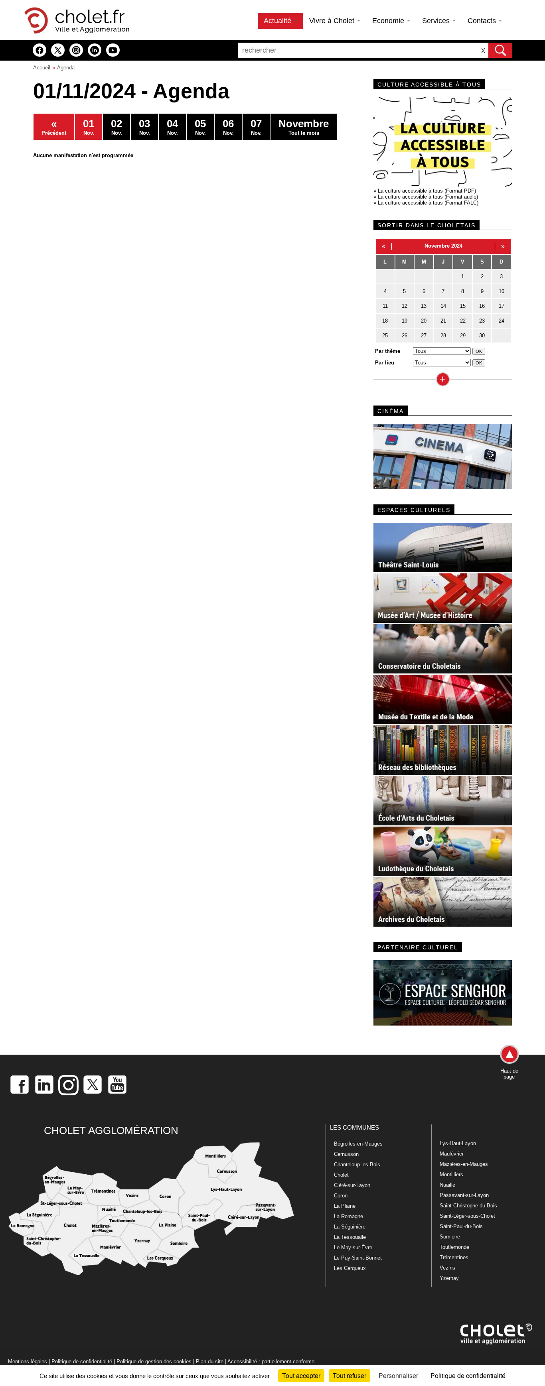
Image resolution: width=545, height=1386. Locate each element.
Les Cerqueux (350, 1268)
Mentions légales (27, 1361)
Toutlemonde (454, 1247)
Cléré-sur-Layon (352, 1185)
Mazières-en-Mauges (464, 1164)
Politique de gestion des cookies (154, 1361)
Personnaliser (398, 1375)
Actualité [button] (278, 21)
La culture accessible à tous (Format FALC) (428, 203)
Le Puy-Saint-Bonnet (358, 1258)
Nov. (88, 127)
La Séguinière (349, 1227)
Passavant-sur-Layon (464, 1195)
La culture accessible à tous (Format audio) (428, 197)
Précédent (53, 127)
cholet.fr (90, 17)
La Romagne (348, 1216)
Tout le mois (303, 127)
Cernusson (346, 1154)
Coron (341, 1196)
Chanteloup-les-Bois (357, 1164)
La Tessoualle (350, 1237)
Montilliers (451, 1174)
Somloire (450, 1237)
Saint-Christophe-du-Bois (468, 1206)
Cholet (341, 1175)
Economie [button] (389, 21)
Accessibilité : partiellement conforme (270, 1361)
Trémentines (454, 1257)
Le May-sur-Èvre (353, 1247)
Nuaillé (447, 1185)
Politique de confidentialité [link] (468, 1375)
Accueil (41, 68)
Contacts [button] (483, 21)
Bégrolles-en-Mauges (358, 1144)
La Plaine (344, 1206)
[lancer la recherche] (500, 50)
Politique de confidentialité (81, 1361)
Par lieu (384, 363)
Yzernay (449, 1278)
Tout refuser (349, 1375)
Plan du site (209, 1361)
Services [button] (437, 21)
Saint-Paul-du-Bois (461, 1226)
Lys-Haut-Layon (458, 1143)
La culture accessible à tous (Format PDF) (427, 191)
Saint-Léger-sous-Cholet (467, 1216)
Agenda (66, 68)
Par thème (387, 351)
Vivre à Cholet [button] (332, 21)
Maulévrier (452, 1154)
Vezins (447, 1268)
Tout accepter (301, 1375)
